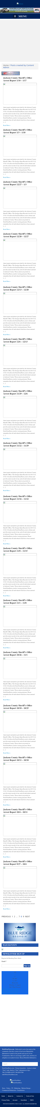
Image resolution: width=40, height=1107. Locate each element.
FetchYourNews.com (8, 1068)
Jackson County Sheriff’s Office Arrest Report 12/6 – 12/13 (17, 340)
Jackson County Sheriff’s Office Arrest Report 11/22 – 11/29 (17, 444)
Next (27, 916)
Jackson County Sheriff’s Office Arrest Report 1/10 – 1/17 (17, 79)
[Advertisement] (20, 41)
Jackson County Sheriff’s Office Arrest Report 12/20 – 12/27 (17, 235)
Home (6, 65)
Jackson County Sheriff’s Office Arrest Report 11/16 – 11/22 (17, 497)
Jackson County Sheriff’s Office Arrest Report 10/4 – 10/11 (17, 811)
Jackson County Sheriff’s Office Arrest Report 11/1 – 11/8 (17, 601)
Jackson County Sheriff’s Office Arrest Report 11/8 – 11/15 (17, 549)
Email (4, 961)
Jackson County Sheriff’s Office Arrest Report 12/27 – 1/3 (17, 183)
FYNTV (32, 1100)
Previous (6, 916)
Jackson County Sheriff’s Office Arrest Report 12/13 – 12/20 (17, 288)
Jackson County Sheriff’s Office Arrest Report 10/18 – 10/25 (17, 707)
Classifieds (24, 1100)
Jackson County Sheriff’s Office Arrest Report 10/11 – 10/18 (17, 759)
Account (15, 1100)
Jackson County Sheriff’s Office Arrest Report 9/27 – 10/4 (17, 863)
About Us (10, 1096)
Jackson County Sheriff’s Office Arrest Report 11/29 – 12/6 (17, 392)
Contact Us (19, 1096)
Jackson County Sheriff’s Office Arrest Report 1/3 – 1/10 (17, 131)
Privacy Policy (6, 1100)
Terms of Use (30, 1096)
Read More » (7, 125)
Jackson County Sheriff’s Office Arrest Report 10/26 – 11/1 (17, 653)
